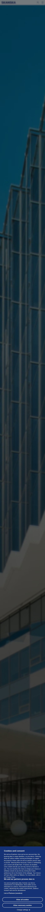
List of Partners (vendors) (13, 893)
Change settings (22, 910)
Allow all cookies (22, 899)
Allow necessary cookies (22, 905)
